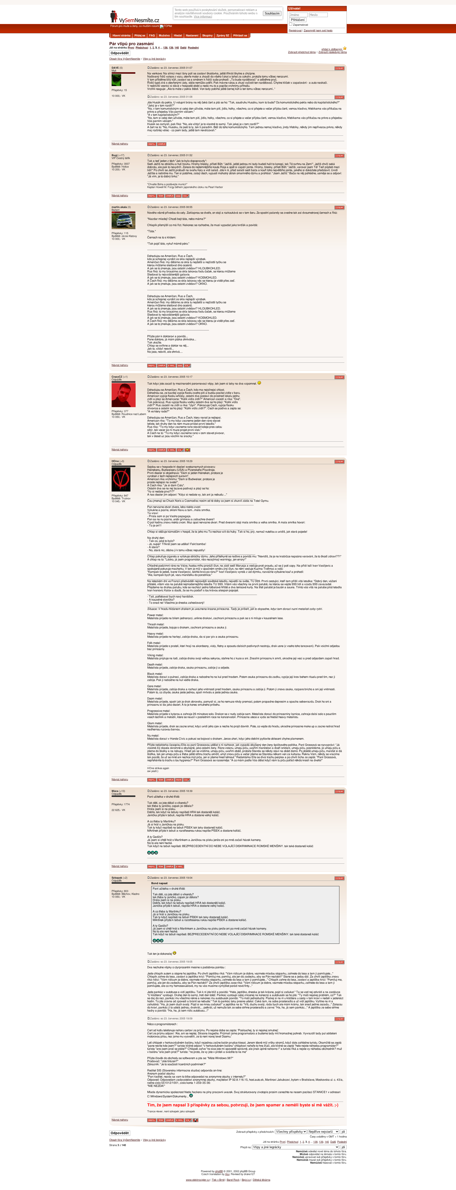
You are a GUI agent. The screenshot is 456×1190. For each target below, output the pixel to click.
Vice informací (203, 16)
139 (171, 47)
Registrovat (295, 30)
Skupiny (207, 35)
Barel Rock (233, 1180)
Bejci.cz (246, 1180)
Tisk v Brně (218, 1180)
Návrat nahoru (120, 143)
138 (165, 47)
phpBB (219, 1171)
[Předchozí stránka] (228, 62)
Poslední (193, 47)
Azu (227, 1174)
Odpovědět (120, 53)
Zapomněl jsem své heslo (318, 30)
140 (177, 47)
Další (183, 47)
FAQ (152, 35)
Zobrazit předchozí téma (302, 52)
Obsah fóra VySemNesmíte (124, 59)
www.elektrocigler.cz (198, 1180)
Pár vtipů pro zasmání (131, 44)
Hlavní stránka (121, 35)
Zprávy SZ (223, 35)
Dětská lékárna (261, 1180)
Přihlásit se (240, 35)
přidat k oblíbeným (332, 49)
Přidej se (139, 35)
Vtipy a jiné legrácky (154, 59)
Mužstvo (164, 35)
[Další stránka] (228, 1127)
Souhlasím (272, 13)
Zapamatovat (300, 25)
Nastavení (192, 35)
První (131, 47)
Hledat (178, 35)
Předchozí (142, 47)
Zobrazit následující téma (332, 52)
